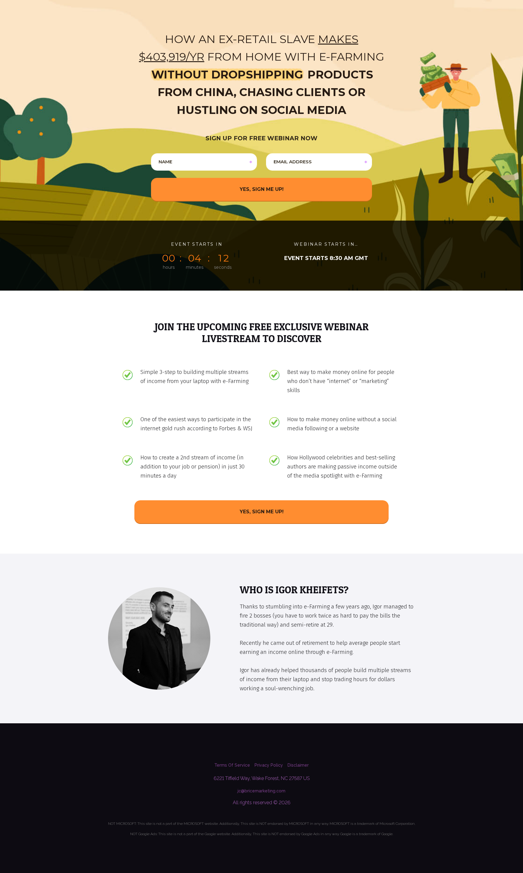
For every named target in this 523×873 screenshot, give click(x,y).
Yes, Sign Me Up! (262, 512)
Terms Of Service (232, 765)
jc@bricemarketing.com (261, 790)
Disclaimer (298, 765)
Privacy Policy (269, 765)
